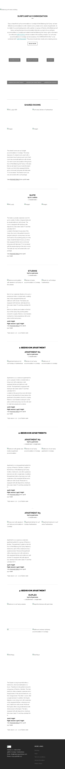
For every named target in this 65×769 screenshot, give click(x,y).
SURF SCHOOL (21, 34)
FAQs (36, 753)
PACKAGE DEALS (14, 179)
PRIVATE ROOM (32, 60)
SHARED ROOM (14, 60)
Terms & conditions (40, 757)
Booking (37, 750)
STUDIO (50, 60)
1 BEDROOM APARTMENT (16, 82)
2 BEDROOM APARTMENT (34, 82)
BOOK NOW (32, 43)
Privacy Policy (38, 763)
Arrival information (40, 760)
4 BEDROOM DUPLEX (50, 82)
